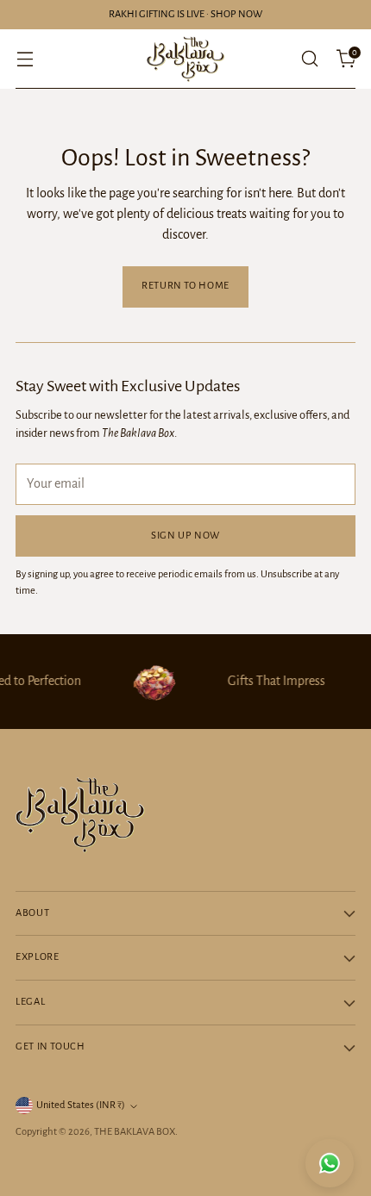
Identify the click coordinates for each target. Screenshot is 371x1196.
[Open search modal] (309, 59)
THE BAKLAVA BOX (134, 1131)
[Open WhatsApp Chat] (329, 1163)
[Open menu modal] (24, 59)
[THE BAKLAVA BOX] (185, 59)
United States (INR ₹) (80, 1105)
